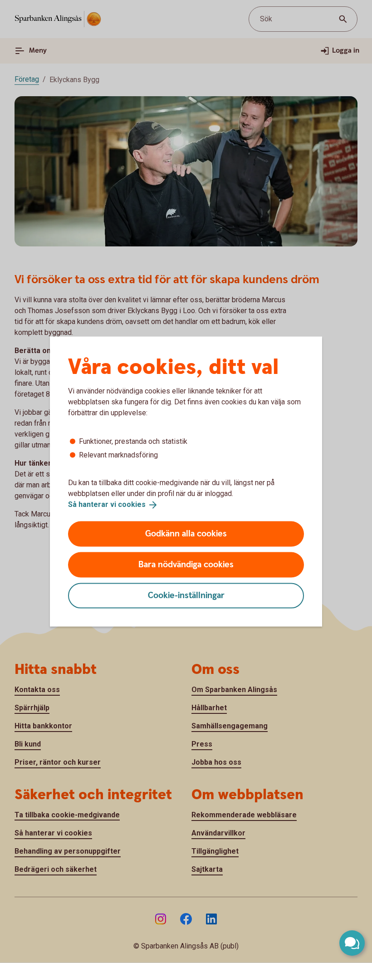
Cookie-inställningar (186, 595)
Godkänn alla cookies (186, 533)
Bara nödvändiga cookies (186, 564)
